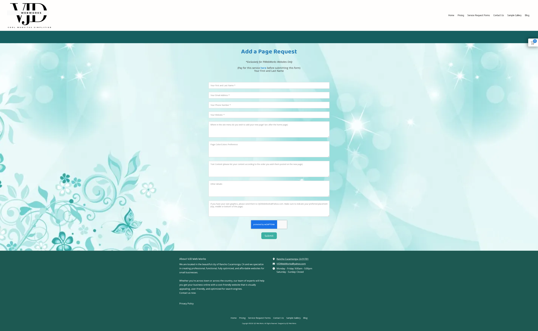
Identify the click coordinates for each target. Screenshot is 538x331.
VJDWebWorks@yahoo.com (291, 263)
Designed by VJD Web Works (287, 323)
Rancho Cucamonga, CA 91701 (293, 259)
